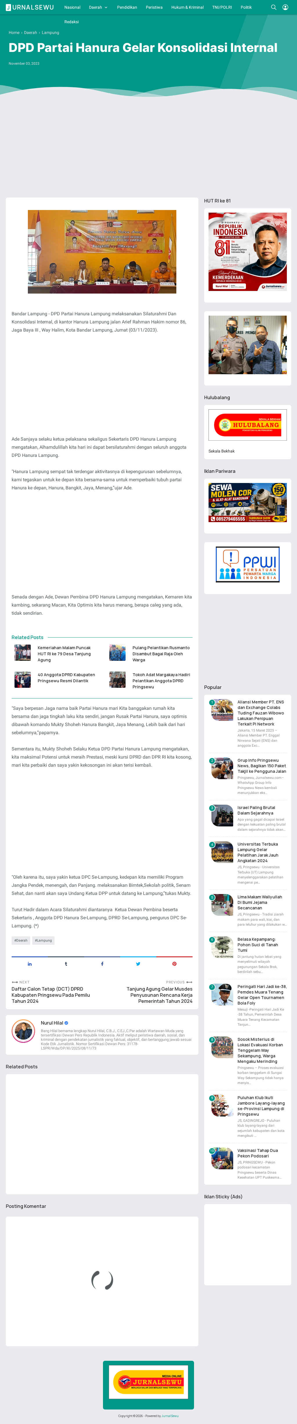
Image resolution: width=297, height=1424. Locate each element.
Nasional (72, 7)
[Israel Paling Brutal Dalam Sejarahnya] (222, 815)
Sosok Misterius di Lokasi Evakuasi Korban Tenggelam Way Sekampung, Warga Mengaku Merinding (260, 1050)
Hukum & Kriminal (187, 7)
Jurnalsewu (30, 7)
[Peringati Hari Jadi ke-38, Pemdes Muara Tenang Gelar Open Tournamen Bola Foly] (222, 994)
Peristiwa (154, 7)
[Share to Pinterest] (174, 963)
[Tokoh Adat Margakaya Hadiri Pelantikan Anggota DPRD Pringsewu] (117, 680)
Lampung (44, 940)
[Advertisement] (148, 148)
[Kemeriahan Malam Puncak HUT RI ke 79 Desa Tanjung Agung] (22, 653)
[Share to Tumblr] (66, 963)
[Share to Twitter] (138, 963)
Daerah (95, 7)
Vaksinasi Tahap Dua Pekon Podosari (258, 1153)
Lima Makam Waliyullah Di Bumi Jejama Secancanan (260, 902)
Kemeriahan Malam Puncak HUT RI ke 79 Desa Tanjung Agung (64, 654)
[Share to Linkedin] (30, 963)
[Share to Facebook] (102, 963)
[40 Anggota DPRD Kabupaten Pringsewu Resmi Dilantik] (22, 680)
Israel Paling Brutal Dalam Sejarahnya (256, 810)
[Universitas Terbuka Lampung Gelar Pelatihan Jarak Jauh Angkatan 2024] (222, 852)
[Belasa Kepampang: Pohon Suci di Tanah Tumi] (222, 947)
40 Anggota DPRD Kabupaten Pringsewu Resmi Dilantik (66, 677)
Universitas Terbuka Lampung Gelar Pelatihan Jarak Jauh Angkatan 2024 (258, 852)
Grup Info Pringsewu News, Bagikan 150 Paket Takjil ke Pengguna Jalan (262, 765)
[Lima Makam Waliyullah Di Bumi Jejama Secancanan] (222, 905)
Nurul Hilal (52, 1023)
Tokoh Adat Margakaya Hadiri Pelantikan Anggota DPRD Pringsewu (161, 681)
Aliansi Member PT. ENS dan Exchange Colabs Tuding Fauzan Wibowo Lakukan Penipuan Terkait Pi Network (261, 713)
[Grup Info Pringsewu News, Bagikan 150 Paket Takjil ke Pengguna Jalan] (222, 768)
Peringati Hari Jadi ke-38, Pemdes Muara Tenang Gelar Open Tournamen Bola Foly (262, 995)
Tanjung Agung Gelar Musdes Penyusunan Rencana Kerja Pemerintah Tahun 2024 (159, 995)
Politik (246, 7)
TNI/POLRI (222, 7)
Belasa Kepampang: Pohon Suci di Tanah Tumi (258, 944)
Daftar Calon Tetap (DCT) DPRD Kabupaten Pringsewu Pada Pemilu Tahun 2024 (51, 995)
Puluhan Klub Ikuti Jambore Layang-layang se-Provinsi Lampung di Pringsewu (261, 1106)
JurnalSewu (170, 1416)
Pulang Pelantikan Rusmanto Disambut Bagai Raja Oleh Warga (161, 654)
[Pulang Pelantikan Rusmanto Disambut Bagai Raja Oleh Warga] (117, 653)
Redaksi (71, 21)
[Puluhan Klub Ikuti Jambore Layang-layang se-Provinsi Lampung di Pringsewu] (222, 1106)
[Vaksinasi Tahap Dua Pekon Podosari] (222, 1158)
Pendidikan (127, 7)
